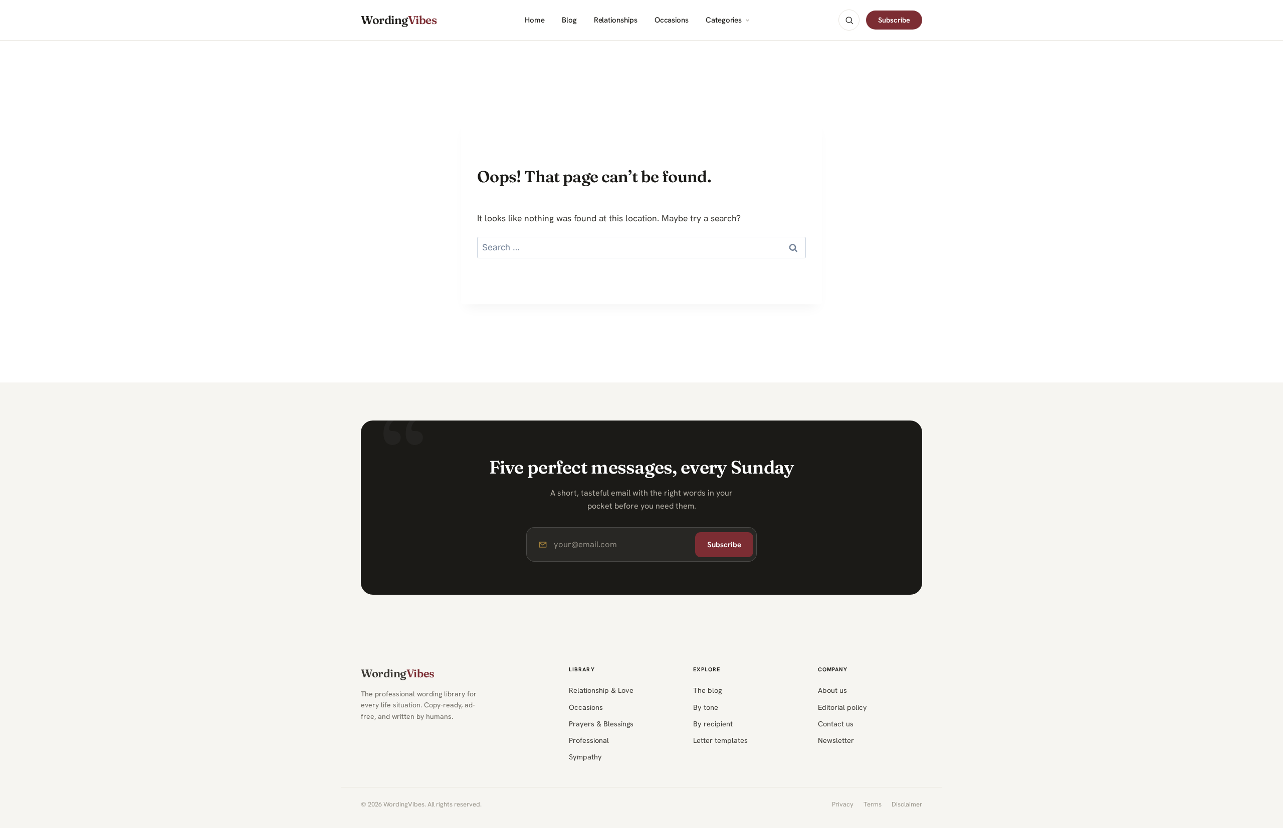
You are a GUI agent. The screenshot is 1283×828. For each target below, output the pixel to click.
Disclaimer (907, 804)
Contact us (835, 723)
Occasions (672, 20)
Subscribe (894, 20)
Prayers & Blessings (601, 723)
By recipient (713, 723)
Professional (589, 740)
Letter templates (720, 740)
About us (832, 690)
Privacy (842, 804)
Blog (569, 20)
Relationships (615, 20)
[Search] (849, 20)
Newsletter (836, 740)
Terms (873, 804)
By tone (705, 707)
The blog (707, 690)
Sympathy (585, 756)
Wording (399, 20)
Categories (724, 20)
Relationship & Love (601, 690)
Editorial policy (842, 707)
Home (535, 20)
